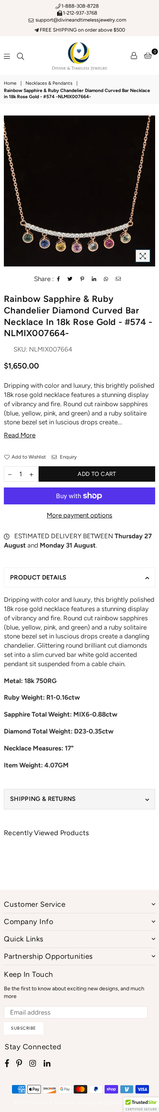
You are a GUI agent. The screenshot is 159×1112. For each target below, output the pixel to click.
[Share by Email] (118, 279)
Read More (20, 435)
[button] (141, 1104)
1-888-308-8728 (80, 6)
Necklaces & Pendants (49, 83)
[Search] (20, 55)
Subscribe (23, 1028)
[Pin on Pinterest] (82, 279)
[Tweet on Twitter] (70, 279)
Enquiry (68, 457)
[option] (79, 191)
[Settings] (133, 55)
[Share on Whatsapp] (106, 279)
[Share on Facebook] (58, 279)
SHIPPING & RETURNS (43, 798)
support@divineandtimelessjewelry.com (80, 20)
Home (10, 83)
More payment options (79, 515)
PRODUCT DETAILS (38, 577)
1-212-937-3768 (80, 13)
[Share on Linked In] (94, 279)
